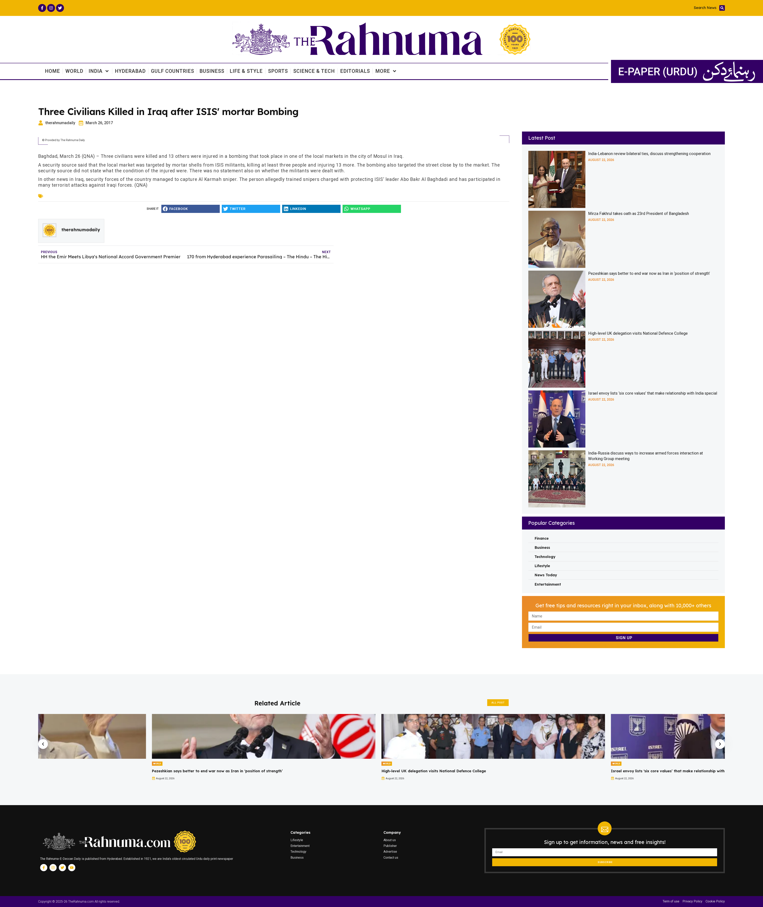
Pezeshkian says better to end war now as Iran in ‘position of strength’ (649, 273)
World (74, 71)
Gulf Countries (172, 71)
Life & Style (246, 71)
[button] (722, 8)
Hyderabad (130, 71)
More (382, 71)
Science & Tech (314, 71)
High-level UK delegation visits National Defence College (638, 333)
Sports (278, 71)
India (96, 71)
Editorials (355, 71)
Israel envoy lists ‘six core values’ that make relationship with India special (652, 393)
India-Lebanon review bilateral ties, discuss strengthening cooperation (649, 153)
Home (52, 71)
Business (211, 71)
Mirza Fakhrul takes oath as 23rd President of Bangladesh (638, 213)
